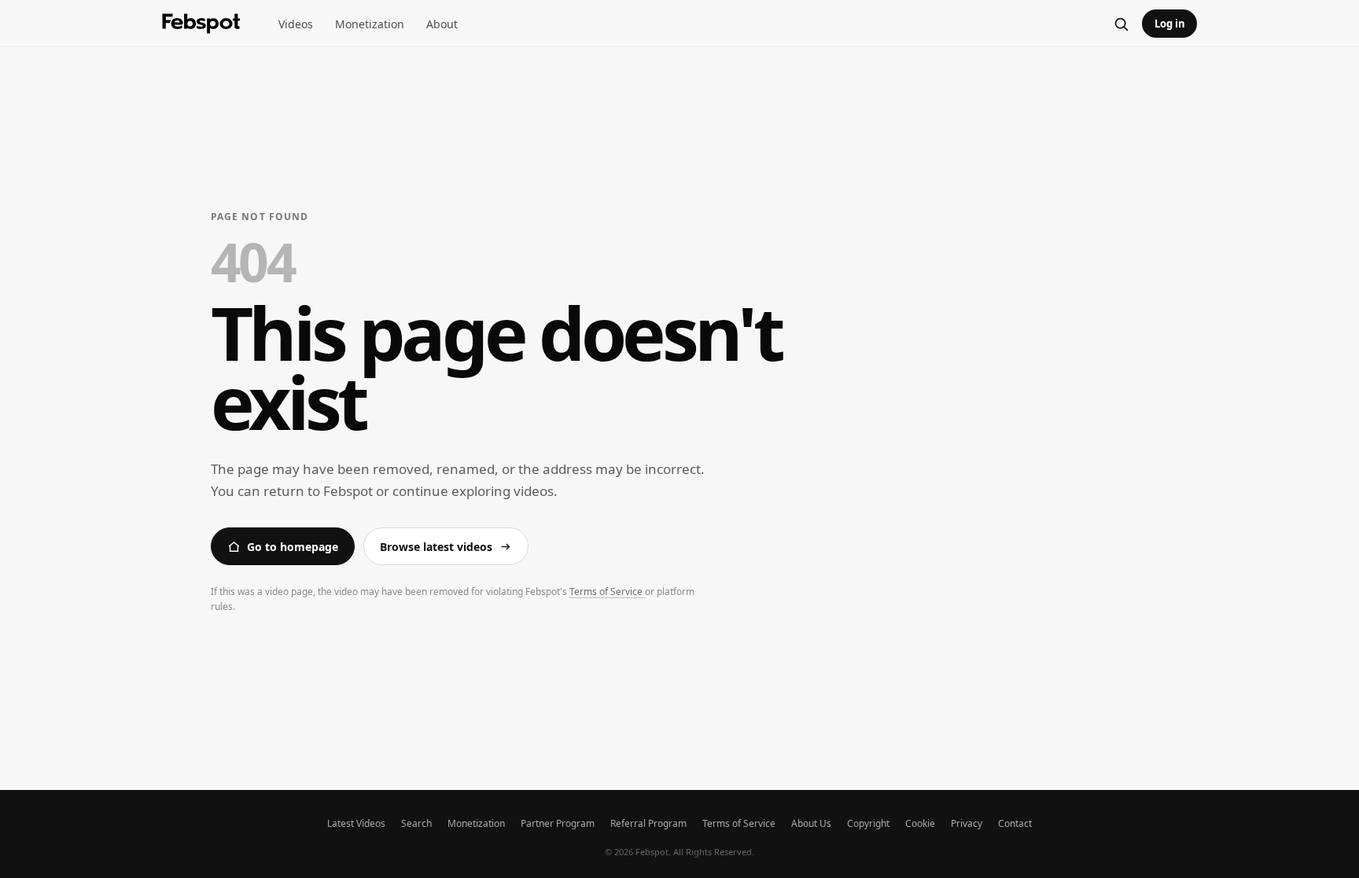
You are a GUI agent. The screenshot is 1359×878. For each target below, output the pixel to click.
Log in (1170, 24)
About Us (811, 823)
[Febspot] (201, 23)
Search (416, 823)
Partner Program (558, 823)
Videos (295, 24)
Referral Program (648, 823)
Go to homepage (292, 546)
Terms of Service (607, 591)
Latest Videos (356, 823)
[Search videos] (1121, 24)
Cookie (920, 823)
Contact (1015, 823)
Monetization (369, 24)
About (442, 24)
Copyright (868, 823)
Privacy (966, 823)
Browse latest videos (436, 546)
